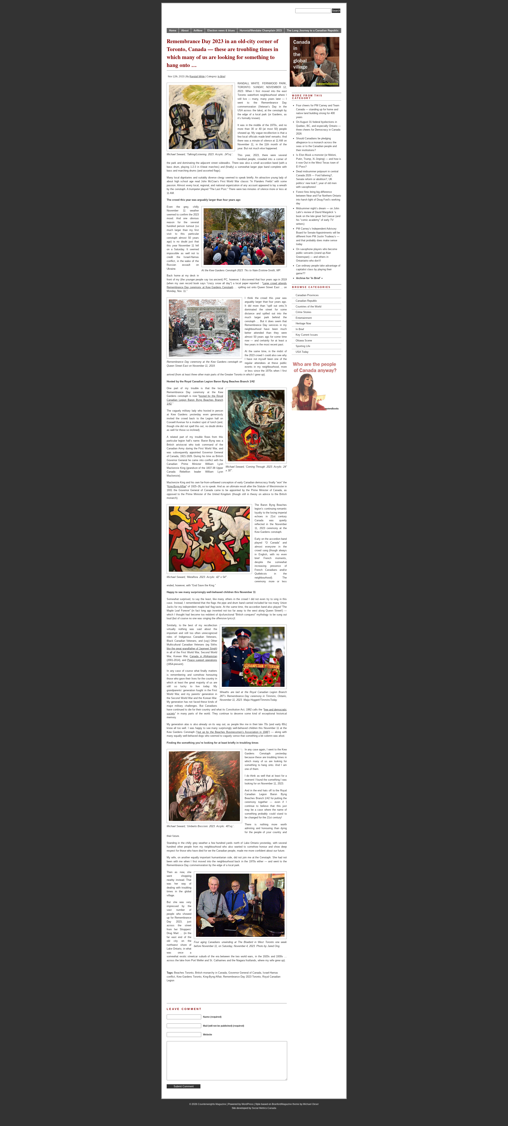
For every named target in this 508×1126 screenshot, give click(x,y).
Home (172, 30)
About (185, 30)
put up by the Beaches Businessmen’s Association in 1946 (232, 732)
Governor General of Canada (244, 972)
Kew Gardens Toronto (189, 976)
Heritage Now (303, 323)
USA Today (302, 351)
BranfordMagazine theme (285, 1104)
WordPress (247, 1104)
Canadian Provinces (307, 295)
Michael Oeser (311, 1104)
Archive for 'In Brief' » (309, 278)
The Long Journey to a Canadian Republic (313, 30)
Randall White (197, 76)
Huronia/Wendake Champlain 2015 (261, 30)
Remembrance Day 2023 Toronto (242, 976)
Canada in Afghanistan (203, 656)
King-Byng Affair (176, 486)
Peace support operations (202, 660)
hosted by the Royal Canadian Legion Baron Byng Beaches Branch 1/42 (195, 399)
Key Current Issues (307, 334)
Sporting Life (303, 346)
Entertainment (304, 317)
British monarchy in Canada (211, 972)
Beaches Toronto (183, 972)
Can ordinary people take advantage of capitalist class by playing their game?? (318, 269)
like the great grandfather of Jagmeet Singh (191, 648)
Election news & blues (221, 30)
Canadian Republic (306, 300)
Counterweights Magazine (212, 1104)
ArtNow (197, 30)
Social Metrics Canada (264, 1108)
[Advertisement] (213, 992)
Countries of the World (308, 306)
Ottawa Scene (304, 340)
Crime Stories (303, 312)
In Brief (221, 76)
